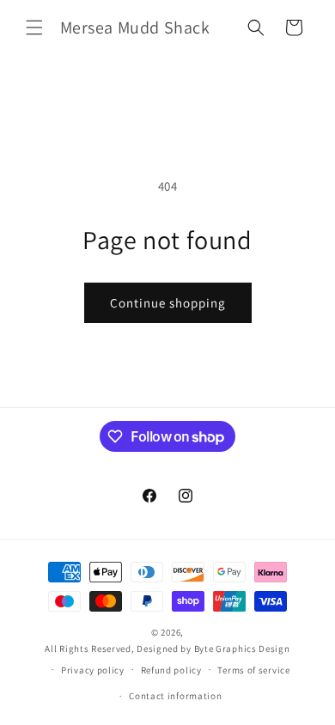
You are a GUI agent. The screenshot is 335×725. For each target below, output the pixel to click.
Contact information (175, 696)
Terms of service (253, 670)
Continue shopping (168, 303)
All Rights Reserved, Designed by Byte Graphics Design (167, 649)
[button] (34, 27)
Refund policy (171, 670)
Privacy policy (93, 670)
